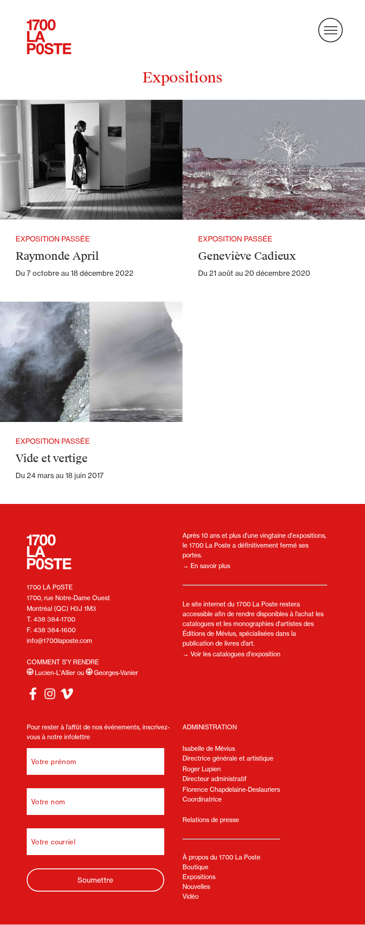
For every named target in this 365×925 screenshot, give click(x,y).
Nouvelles (196, 887)
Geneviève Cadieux (247, 256)
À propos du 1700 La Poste (221, 857)
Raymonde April (57, 256)
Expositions (198, 877)
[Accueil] (49, 38)
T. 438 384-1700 (51, 619)
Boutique (195, 867)
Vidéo (190, 896)
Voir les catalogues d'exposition (235, 654)
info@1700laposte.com (59, 641)
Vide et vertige (51, 458)
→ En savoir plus (206, 566)
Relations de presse (210, 820)
